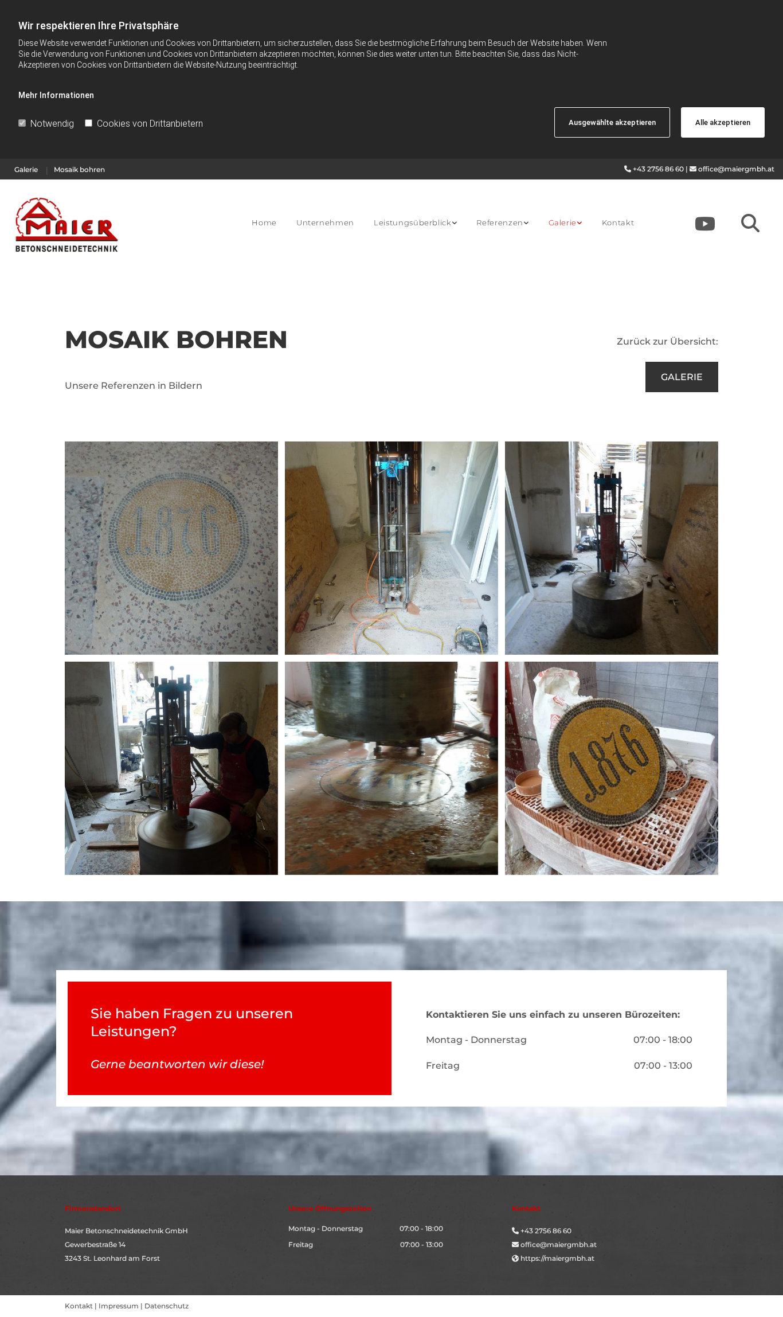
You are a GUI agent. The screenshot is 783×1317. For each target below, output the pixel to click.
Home (264, 222)
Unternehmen (325, 222)
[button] (681, 377)
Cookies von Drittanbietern (150, 123)
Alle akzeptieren (722, 122)
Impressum (119, 1306)
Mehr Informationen (56, 95)
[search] (750, 223)
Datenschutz (166, 1306)
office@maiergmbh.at (736, 169)
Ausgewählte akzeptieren (612, 122)
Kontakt (618, 222)
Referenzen (499, 222)
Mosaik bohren (79, 169)
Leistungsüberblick (413, 222)
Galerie (26, 169)
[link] (415, 223)
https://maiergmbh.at (557, 1258)
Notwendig (52, 123)
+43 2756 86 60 (658, 169)
